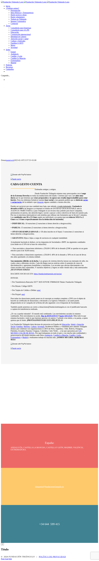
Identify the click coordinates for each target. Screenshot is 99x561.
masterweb (10, 160)
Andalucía (48, 335)
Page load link (6, 559)
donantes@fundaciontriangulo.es (49, 486)
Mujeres (27, 326)
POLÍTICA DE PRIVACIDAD (52, 557)
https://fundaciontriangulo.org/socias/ (48, 274)
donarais (40, 202)
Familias (19, 326)
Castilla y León (75, 335)
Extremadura (15, 337)
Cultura (33, 326)
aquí (39, 290)
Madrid (25, 337)
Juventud (40, 326)
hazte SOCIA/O (66, 316)
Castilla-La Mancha (60, 335)
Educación (66, 324)
